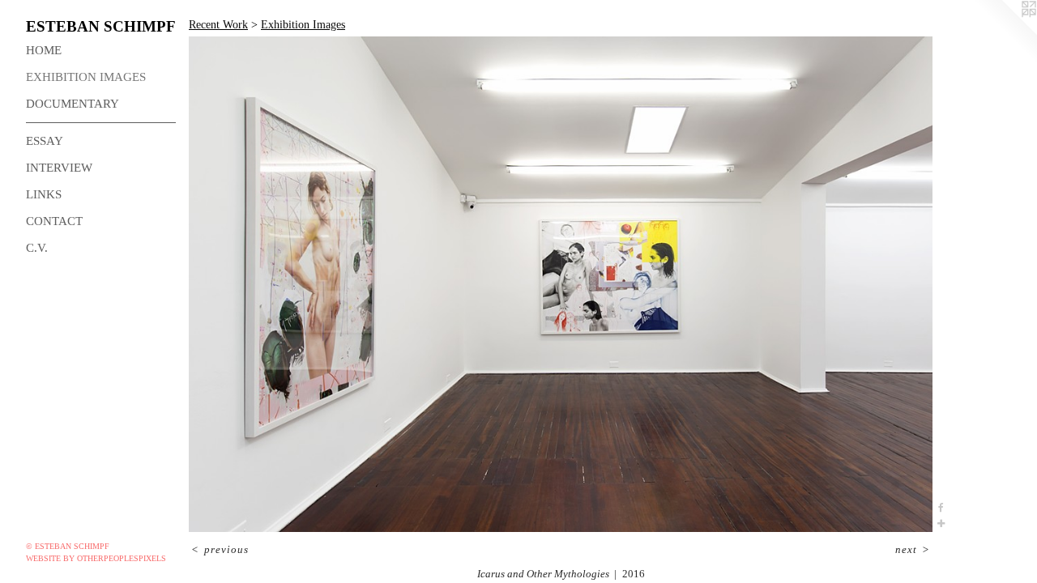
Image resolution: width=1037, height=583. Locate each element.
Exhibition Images (86, 76)
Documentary (72, 103)
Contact (54, 221)
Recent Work (218, 25)
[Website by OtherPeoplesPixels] (1004, 32)
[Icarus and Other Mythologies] (560, 284)
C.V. (37, 247)
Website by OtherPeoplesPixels (96, 558)
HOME (44, 50)
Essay (44, 140)
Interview (59, 167)
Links (44, 194)
